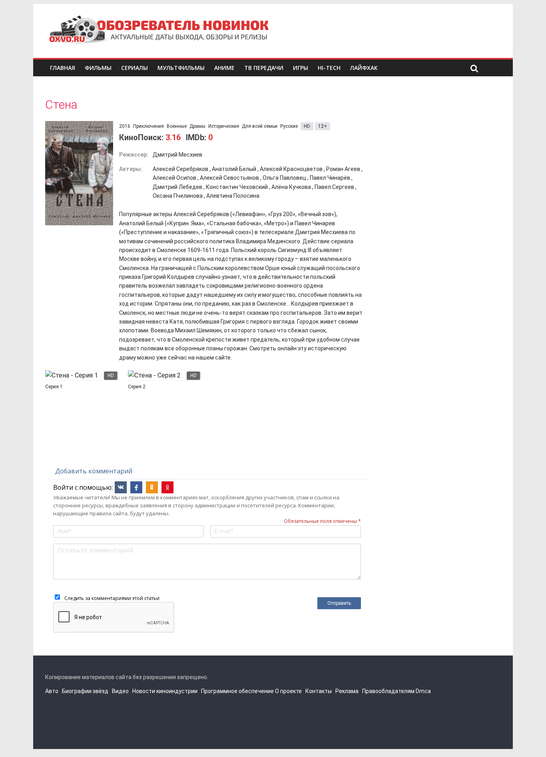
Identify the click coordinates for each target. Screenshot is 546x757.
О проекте (288, 691)
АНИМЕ (224, 68)
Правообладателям (388, 691)
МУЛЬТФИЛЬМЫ (181, 68)
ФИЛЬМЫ (98, 68)
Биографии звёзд (85, 691)
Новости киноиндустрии (164, 691)
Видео (120, 691)
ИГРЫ (300, 68)
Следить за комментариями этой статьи (111, 598)
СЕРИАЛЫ (134, 68)
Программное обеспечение (237, 691)
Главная (62, 68)
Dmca (423, 691)
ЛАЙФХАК (364, 68)
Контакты (318, 691)
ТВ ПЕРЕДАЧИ (263, 68)
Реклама (347, 691)
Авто (51, 691)
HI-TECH (329, 68)
